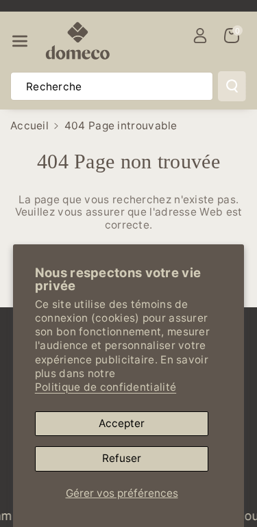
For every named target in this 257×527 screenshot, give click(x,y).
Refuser (121, 458)
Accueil (29, 126)
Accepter (122, 423)
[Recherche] (232, 86)
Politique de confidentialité (105, 387)
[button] (20, 41)
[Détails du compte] (200, 36)
